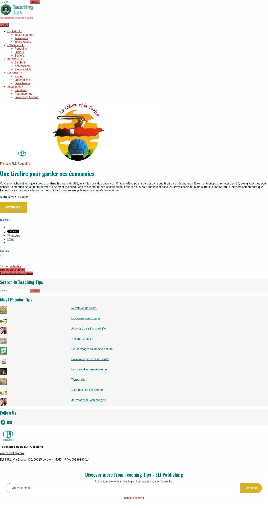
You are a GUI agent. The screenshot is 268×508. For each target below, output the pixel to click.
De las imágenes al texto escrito (92, 349)
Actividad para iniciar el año (88, 328)
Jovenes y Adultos (26, 97)
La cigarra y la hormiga (85, 318)
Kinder (19, 76)
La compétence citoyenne (16, 273)
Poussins (21, 48)
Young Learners (24, 34)
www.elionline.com (12, 453)
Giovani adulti (23, 69)
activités (15, 266)
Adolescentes (23, 93)
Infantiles (21, 90)
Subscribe (251, 488)
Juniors (19, 52)
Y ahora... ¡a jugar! (82, 338)
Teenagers (21, 38)
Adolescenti (22, 66)
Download (14, 207)
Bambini (20, 62)
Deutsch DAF (15, 73)
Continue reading (134, 498)
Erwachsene (22, 83)
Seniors (19, 55)
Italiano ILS (14, 59)
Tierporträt (78, 379)
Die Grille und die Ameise (87, 390)
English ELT (14, 31)
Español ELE (15, 86)
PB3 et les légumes (12, 270)
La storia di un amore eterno (89, 369)
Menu (4, 24)
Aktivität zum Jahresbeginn (88, 400)
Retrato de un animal (84, 308)
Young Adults (23, 41)
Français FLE (15, 45)
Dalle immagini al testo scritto (90, 359)
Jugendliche (22, 80)
